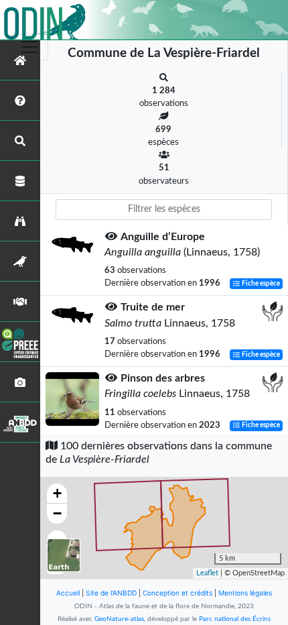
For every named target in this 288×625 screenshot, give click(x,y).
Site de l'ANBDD (111, 593)
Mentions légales (245, 593)
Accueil (68, 593)
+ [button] (57, 493)
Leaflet (207, 573)
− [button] (57, 513)
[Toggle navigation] (29, 47)
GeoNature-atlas (119, 619)
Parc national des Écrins (235, 619)
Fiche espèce (260, 283)
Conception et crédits (177, 593)
